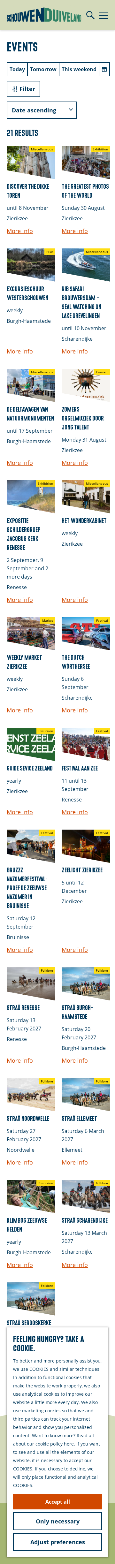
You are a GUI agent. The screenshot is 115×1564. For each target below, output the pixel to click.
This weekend (79, 69)
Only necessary (58, 1521)
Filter (27, 89)
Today (17, 69)
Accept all (57, 1501)
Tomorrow (43, 69)
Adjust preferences (57, 1542)
